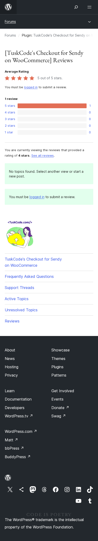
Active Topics (17, 298)
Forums (10, 21)
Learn (10, 390)
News (10, 358)
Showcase (60, 350)
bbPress (14, 448)
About (10, 350)
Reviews (12, 321)
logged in (31, 87)
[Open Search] (76, 7)
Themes (58, 358)
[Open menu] (90, 7)
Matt (11, 440)
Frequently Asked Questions (29, 276)
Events (57, 399)
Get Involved (62, 390)
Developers (14, 407)
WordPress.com (21, 431)
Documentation (18, 399)
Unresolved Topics (21, 310)
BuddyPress (18, 456)
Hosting (11, 366)
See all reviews (42, 155)
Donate (60, 407)
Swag (58, 416)
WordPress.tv (19, 416)
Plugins (57, 366)
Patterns (58, 375)
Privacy (11, 375)
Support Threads (19, 287)
